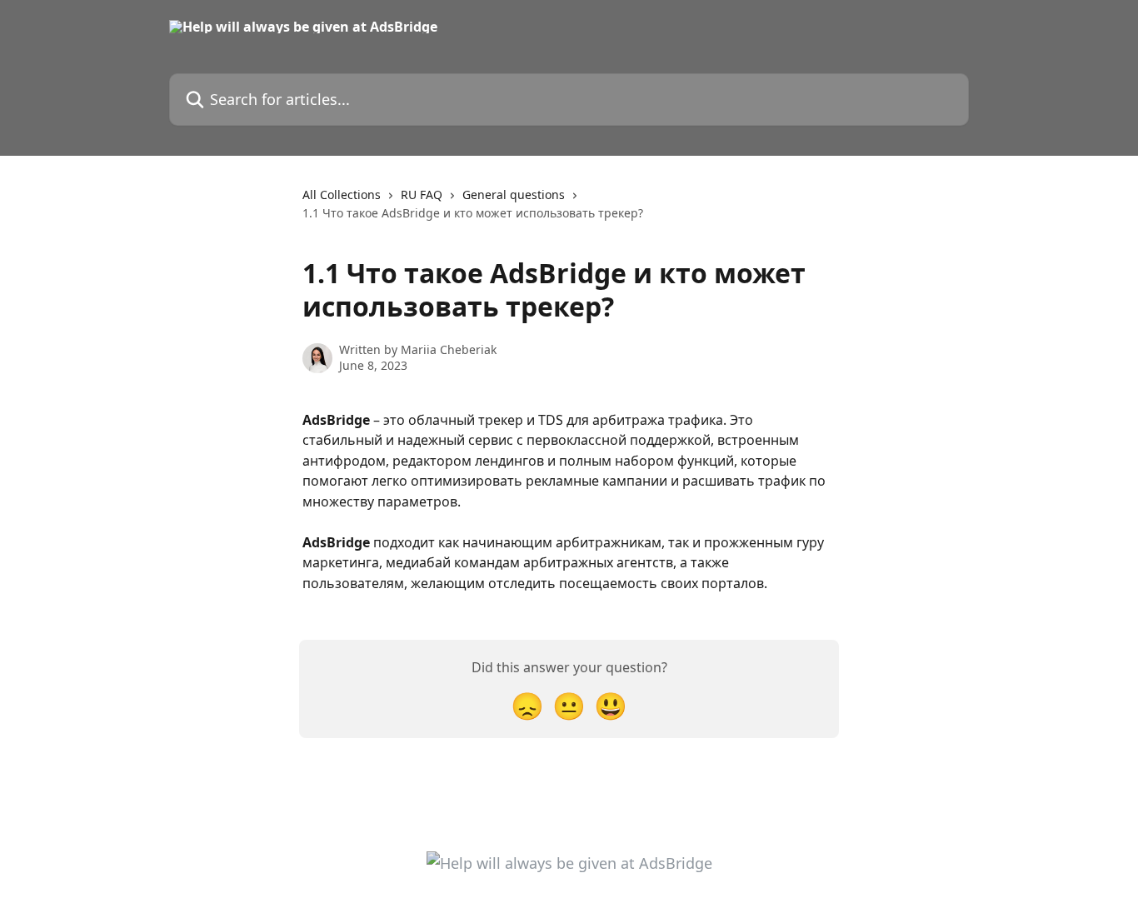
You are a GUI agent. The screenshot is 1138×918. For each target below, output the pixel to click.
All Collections (341, 194)
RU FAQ (421, 194)
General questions (513, 194)
